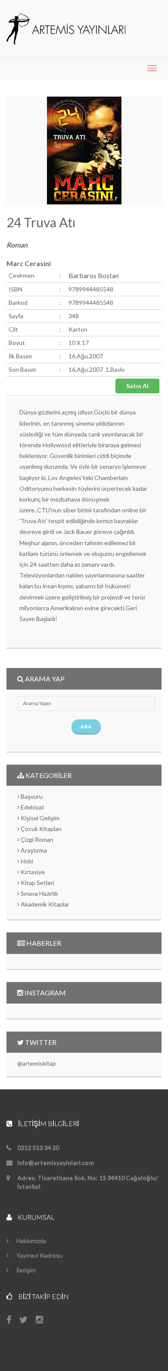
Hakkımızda (30, 1240)
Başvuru (31, 796)
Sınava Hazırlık (38, 893)
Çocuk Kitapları (40, 828)
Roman (17, 245)
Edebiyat (31, 807)
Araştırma (33, 850)
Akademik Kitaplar (44, 904)
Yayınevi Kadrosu (38, 1255)
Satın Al (137, 385)
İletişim (25, 1270)
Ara (86, 726)
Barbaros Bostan (93, 275)
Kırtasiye (32, 871)
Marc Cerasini (28, 263)
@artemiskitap (36, 1063)
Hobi (26, 861)
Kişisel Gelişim (39, 818)
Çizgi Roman (36, 839)
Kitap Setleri (36, 882)
